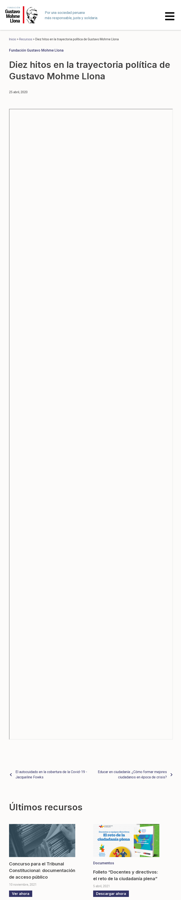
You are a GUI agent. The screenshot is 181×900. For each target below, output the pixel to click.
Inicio (12, 39)
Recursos (25, 39)
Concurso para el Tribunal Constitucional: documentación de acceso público (42, 870)
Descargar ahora (111, 893)
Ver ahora (20, 893)
